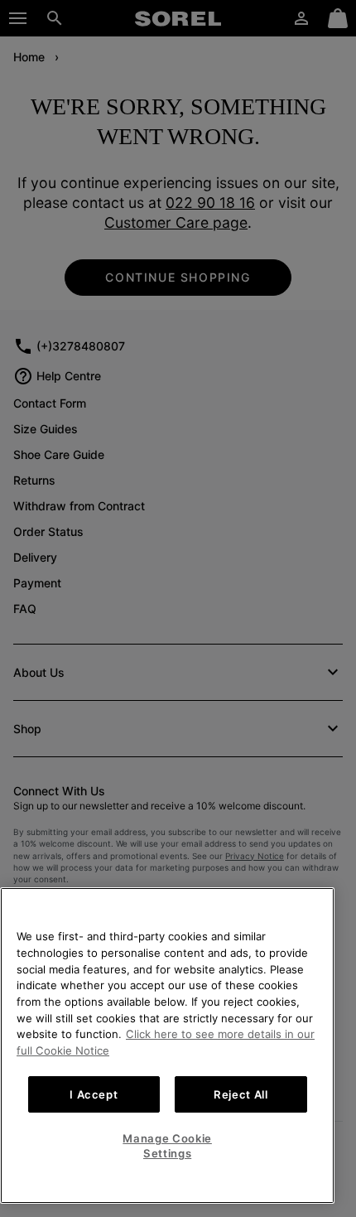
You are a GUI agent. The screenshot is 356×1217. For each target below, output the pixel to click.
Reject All (241, 1094)
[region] (167, 1045)
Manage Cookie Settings (167, 1146)
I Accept (94, 1094)
